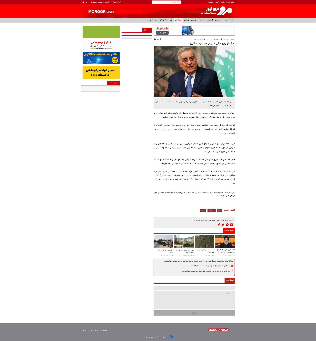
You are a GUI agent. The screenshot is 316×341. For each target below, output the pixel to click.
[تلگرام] (227, 224)
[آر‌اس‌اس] (231, 224)
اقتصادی (210, 20)
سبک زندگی (164, 20)
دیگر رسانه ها (113, 82)
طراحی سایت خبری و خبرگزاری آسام (156, 337)
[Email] (157, 39)
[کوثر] (100, 58)
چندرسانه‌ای (153, 20)
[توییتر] (223, 224)
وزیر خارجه (211, 210)
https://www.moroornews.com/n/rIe (209, 220)
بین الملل (178, 20)
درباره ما (223, 2)
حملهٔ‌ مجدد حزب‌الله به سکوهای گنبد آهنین (205, 251)
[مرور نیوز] (158, 11)
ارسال (194, 312)
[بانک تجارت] (100, 32)
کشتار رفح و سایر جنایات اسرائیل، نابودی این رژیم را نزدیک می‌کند (226, 251)
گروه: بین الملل (198, 39)
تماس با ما (231, 2)
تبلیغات (210, 2)
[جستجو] (179, 2)
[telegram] (83, 2)
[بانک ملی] (100, 45)
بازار (171, 20)
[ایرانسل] (100, 72)
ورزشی (186, 20)
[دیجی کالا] (194, 31)
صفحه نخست (229, 20)
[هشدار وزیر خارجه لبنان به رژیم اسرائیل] (194, 71)
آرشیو (216, 2)
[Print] (155, 39)
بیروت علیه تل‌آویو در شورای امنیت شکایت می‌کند (184, 251)
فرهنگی (194, 20)
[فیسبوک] (218, 224)
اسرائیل (203, 210)
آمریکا (223, 125)
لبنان (189, 113)
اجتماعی (202, 20)
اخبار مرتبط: (229, 230)
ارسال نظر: (230, 280)
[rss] (87, 2)
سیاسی (217, 20)
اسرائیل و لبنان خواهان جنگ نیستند (165, 251)
